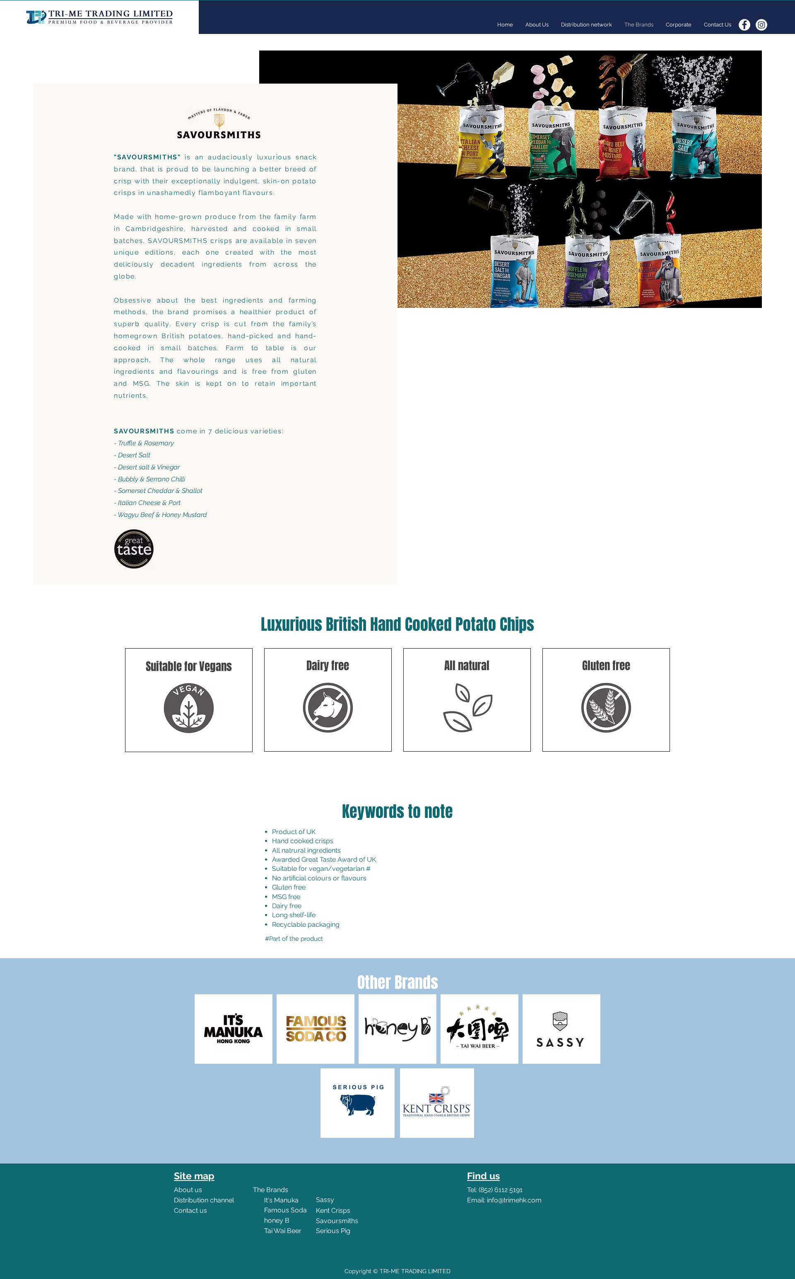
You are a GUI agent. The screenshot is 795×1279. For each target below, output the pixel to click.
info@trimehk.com (514, 1200)
